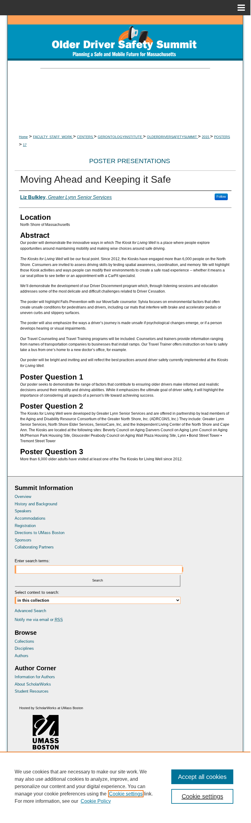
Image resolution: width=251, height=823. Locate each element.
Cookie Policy (96, 801)
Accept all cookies (202, 776)
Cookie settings (126, 793)
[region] (125, 786)
